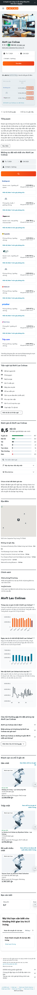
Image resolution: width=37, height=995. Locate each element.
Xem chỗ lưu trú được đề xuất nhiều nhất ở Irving (28, 849)
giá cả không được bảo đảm (10, 964)
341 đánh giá (21, 45)
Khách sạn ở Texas (17, 989)
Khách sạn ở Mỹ (6, 989)
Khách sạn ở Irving (10, 944)
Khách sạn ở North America (26, 987)
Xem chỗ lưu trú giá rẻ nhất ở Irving (29, 806)
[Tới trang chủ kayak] (12, 8)
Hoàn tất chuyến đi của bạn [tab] (13, 930)
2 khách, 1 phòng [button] (9, 58)
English (20, 4)
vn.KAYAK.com (5, 987)
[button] (35, 3)
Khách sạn (14, 987)
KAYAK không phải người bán (12, 970)
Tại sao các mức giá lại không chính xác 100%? (16, 977)
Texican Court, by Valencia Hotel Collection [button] (15, 873)
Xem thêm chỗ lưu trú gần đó (28, 764)
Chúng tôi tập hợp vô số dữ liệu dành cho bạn (16, 973)
